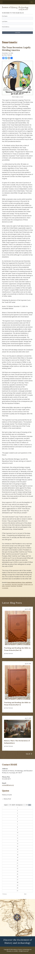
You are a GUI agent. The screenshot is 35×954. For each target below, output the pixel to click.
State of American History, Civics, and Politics (19, 582)
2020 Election (8, 584)
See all (28, 754)
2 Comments (5, 588)
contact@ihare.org (8, 785)
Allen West (14, 584)
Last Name (4, 21)
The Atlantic (19, 586)
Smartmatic (13, 586)
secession (7, 586)
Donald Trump (27, 584)
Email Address (5, 27)
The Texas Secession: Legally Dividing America (16, 48)
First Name (4, 16)
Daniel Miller (20, 584)
